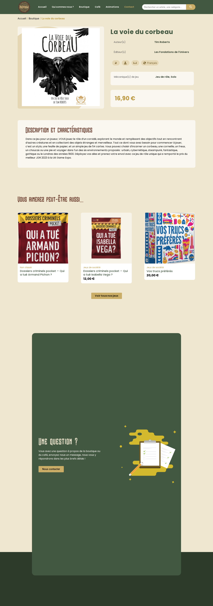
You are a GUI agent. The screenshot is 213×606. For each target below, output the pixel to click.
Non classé (26, 267)
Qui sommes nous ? (63, 6)
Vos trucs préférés (160, 271)
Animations (112, 6)
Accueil (42, 6)
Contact (129, 6)
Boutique (84, 6)
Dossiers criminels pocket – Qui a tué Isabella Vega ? (105, 272)
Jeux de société (91, 267)
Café (97, 6)
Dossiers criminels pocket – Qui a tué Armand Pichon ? (42, 272)
